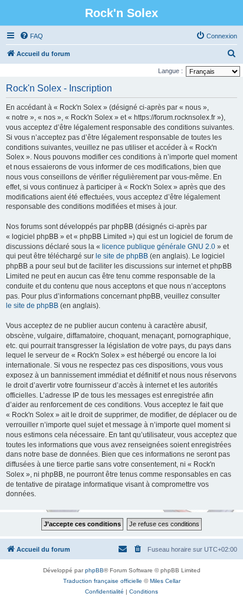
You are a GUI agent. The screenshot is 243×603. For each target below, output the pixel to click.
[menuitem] (31, 36)
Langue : (170, 70)
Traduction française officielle (102, 581)
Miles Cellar (165, 581)
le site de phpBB (122, 256)
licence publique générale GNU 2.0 (158, 246)
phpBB (94, 570)
